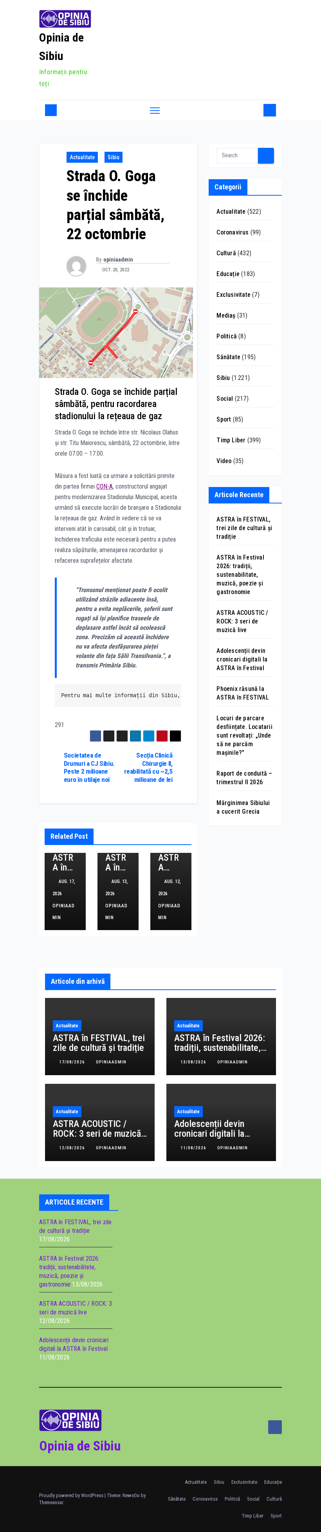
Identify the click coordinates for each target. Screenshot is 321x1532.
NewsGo (131, 1495)
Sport (223, 419)
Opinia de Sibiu (80, 1446)
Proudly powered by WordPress (72, 1495)
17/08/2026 (73, 1062)
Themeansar (51, 1502)
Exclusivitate (233, 294)
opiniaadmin (118, 259)
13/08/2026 (194, 1062)
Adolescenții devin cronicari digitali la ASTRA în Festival (241, 659)
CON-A (104, 486)
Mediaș (225, 315)
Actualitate (82, 157)
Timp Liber (230, 440)
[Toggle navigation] (154, 110)
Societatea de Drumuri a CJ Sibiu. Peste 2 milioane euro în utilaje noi (89, 767)
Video (223, 461)
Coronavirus (232, 232)
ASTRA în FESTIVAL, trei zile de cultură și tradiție (244, 528)
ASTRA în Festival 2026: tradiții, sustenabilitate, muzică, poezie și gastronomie (240, 575)
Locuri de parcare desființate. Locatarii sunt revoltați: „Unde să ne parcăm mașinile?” (244, 735)
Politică (226, 336)
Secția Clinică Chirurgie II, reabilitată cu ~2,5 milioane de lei (148, 767)
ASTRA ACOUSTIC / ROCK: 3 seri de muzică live (242, 621)
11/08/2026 (194, 1147)
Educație (228, 274)
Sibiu (113, 157)
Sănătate (228, 357)
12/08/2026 (73, 1147)
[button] (255, 110)
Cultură (226, 253)
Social (224, 398)
